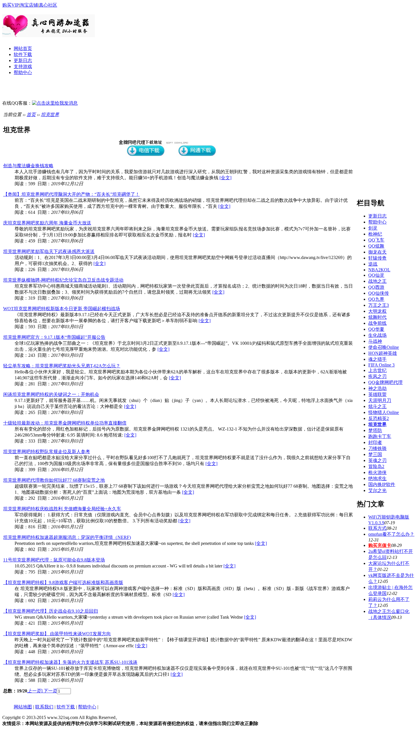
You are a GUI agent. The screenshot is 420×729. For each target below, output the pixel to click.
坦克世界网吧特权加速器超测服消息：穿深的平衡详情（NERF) (67, 537)
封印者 (375, 442)
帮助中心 (23, 72)
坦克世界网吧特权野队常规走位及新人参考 (46, 451)
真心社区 (48, 5)
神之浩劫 (377, 388)
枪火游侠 (377, 472)
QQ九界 (376, 299)
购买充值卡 (379, 545)
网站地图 (23, 706)
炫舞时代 (377, 317)
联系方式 (377, 528)
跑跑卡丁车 (379, 436)
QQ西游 (376, 287)
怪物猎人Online (383, 412)
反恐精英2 (378, 418)
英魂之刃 (377, 460)
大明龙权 (377, 311)
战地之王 (377, 281)
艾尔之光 (377, 490)
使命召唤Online (383, 347)
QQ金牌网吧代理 (385, 382)
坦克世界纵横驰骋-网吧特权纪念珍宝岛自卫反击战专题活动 (63, 280)
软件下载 (23, 54)
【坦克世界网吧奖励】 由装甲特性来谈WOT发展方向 (57, 633)
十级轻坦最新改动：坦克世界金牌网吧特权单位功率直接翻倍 (65, 423)
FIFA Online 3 (381, 364)
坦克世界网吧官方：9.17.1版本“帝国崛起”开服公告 (54, 337)
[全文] (225, 177)
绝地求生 (377, 478)
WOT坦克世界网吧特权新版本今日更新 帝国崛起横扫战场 (61, 308)
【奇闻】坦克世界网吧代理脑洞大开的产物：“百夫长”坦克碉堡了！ (71, 194)
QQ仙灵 (376, 275)
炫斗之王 (377, 406)
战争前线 (377, 323)
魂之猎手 (377, 359)
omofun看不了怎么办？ (391, 534)
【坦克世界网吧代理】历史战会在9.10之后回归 (50, 611)
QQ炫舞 (376, 246)
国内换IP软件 (381, 484)
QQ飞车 (376, 240)
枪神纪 (375, 234)
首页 (31, 114)
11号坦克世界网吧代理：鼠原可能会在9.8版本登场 (54, 559)
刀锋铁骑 (377, 448)
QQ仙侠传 (378, 293)
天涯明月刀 (379, 400)
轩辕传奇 (377, 258)
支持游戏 (23, 66)
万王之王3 (378, 305)
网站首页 (23, 48)
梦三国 (375, 454)
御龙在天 (377, 252)
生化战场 (377, 335)
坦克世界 (50, 114)
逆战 (372, 264)
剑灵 (372, 228)
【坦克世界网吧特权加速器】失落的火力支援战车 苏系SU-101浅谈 (70, 662)
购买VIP (10, 5)
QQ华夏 (376, 329)
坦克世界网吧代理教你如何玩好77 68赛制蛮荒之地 (54, 480)
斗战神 (375, 341)
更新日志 (23, 60)
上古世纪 (377, 370)
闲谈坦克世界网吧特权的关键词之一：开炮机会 (51, 394)
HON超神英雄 (382, 353)
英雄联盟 (377, 394)
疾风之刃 (377, 376)
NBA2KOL (379, 269)
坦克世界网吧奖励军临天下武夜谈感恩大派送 (49, 251)
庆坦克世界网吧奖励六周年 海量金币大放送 (47, 222)
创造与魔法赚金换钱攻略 (28, 165)
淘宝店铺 (29, 5)
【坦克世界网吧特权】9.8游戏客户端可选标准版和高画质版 (63, 582)
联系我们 (44, 706)
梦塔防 (375, 430)
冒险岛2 (376, 466)
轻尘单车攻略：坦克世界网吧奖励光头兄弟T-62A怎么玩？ (61, 365)
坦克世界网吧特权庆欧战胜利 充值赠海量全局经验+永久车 (62, 508)
